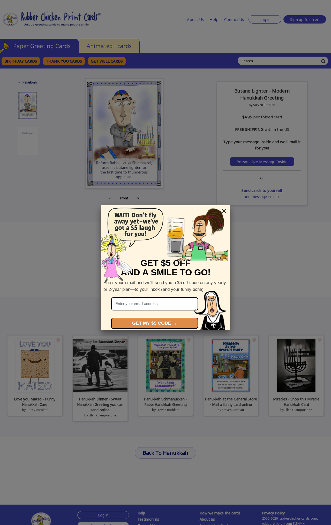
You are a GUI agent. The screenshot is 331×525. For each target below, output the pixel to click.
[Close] (224, 211)
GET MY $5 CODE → (154, 323)
